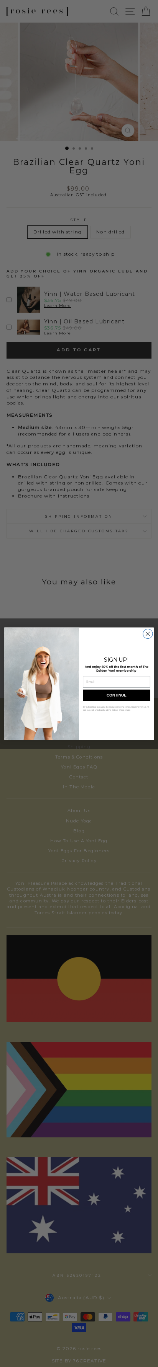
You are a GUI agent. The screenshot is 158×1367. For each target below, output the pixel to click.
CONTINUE (117, 695)
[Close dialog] (148, 633)
